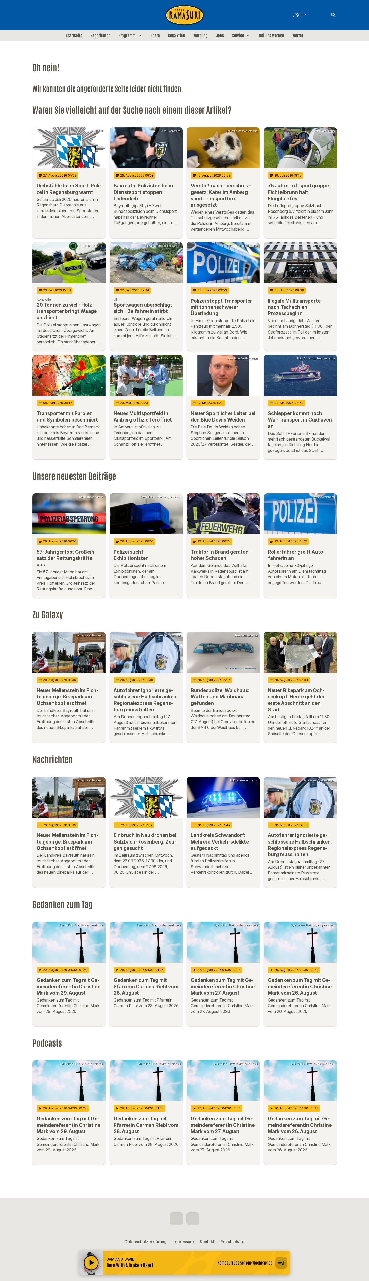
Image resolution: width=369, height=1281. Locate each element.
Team (155, 35)
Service (238, 35)
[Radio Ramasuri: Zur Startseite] (184, 15)
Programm (127, 35)
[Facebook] (37, 15)
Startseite (74, 35)
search (333, 15)
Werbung (200, 35)
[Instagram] (48, 15)
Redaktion (176, 35)
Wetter (297, 35)
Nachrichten (100, 35)
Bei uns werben (271, 35)
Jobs (220, 35)
